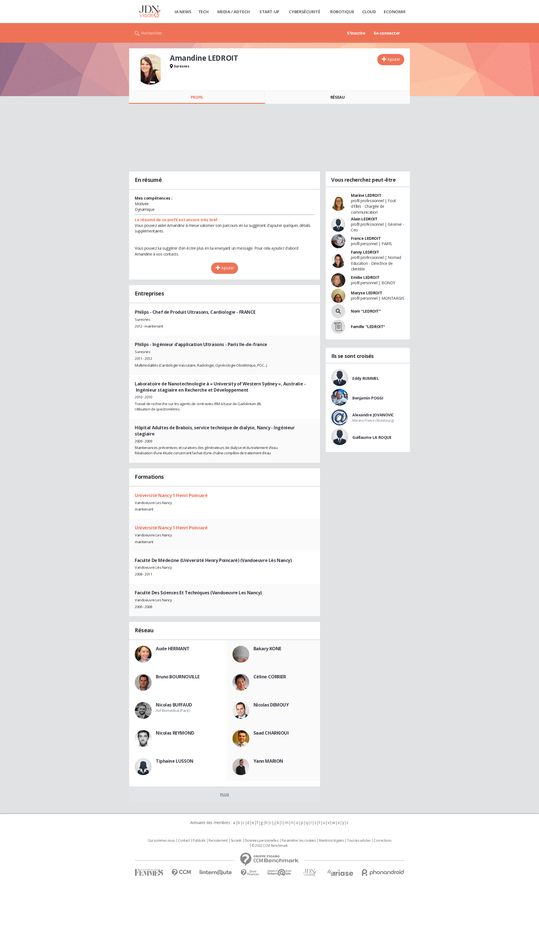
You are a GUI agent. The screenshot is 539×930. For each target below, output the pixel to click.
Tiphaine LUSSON (174, 761)
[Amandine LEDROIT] (150, 69)
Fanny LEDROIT (365, 252)
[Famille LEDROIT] (338, 327)
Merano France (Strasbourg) (373, 420)
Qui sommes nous (161, 841)
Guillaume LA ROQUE (371, 437)
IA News (183, 11)
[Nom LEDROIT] (338, 311)
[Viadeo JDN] (309, 872)
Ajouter (393, 59)
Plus (224, 794)
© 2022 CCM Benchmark (270, 846)
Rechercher (151, 33)
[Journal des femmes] (149, 872)
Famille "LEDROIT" (368, 326)
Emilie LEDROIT (365, 277)
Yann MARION (268, 761)
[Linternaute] (216, 872)
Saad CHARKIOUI (271, 733)
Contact (183, 841)
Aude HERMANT (172, 648)
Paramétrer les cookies (299, 841)
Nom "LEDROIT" (366, 311)
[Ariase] (340, 873)
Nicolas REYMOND (175, 733)
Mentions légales (331, 841)
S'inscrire (356, 33)
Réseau (337, 97)
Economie (395, 11)
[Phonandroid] (383, 872)
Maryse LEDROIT (366, 292)
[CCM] (181, 872)
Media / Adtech (233, 11)
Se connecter (387, 33)
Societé (236, 841)
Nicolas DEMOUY (271, 705)
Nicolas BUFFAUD (174, 705)
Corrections (382, 841)
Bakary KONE (267, 648)
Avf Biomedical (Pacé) (172, 710)
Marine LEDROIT (366, 195)
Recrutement (218, 841)
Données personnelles (261, 841)
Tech (203, 11)
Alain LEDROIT (364, 219)
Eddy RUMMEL (365, 378)
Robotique (342, 11)
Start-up (269, 11)
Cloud (369, 11)
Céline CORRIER (269, 677)
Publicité (199, 841)
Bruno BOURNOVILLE (178, 677)
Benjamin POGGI (367, 398)
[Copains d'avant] (280, 872)
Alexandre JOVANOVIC (373, 414)
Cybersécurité (304, 11)
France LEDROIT (366, 238)
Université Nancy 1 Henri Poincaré (171, 495)
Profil (197, 97)
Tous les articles (359, 841)
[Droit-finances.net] (250, 872)
